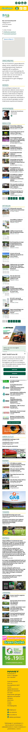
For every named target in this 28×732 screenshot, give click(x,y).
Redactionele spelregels (13, 694)
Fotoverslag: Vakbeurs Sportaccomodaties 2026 (16, 126)
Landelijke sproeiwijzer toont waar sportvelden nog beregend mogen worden (17, 608)
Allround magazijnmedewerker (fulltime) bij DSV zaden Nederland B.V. (16, 400)
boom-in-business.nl (19, 727)
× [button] (24, 353)
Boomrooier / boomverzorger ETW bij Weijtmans (17, 411)
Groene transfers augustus (17, 595)
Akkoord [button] (14, 369)
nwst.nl (18, 729)
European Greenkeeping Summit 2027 (16, 485)
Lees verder (15, 366)
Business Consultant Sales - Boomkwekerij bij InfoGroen (17, 417)
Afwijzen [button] (14, 373)
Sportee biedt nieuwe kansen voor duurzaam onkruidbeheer (18, 602)
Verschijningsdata (12, 705)
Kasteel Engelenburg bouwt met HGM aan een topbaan (17, 614)
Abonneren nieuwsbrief (13, 691)
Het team (10, 692)
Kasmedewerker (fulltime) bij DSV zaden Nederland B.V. (18, 393)
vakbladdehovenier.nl (7, 727)
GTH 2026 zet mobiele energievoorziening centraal (17, 463)
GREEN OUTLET (8, 437)
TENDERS (5, 512)
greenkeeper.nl (18, 723)
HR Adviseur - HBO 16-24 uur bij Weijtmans (17, 406)
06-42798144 (13, 714)
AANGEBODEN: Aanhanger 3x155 (10, 439)
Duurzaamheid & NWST (13, 685)
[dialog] (14, 366)
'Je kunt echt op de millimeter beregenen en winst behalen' (16, 255)
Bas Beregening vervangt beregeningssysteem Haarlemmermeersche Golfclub (17, 244)
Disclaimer (10, 698)
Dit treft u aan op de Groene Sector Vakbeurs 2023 (16, 299)
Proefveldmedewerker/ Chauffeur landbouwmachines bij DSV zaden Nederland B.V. (17, 387)
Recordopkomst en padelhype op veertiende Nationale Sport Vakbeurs (17, 169)
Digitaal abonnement (12, 689)
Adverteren (10, 700)
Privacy (9, 702)
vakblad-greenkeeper (15, 717)
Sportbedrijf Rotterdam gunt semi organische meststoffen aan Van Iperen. (13, 515)
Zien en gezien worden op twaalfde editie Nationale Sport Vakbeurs (17, 185)
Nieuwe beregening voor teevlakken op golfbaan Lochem (16, 192)
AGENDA (5, 460)
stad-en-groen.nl (9, 725)
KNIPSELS (5, 538)
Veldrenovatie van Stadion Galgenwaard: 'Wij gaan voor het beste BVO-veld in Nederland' (17, 266)
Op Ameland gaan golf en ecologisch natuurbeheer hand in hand (12, 576)
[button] (14, 377)
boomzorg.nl (18, 725)
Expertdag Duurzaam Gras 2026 (17, 475)
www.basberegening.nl (10, 33)
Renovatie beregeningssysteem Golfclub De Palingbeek (16, 147)
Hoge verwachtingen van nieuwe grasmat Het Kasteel (16, 311)
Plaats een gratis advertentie (10, 446)
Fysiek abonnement (12, 681)
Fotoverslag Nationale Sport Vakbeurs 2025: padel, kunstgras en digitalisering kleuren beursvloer (17, 139)
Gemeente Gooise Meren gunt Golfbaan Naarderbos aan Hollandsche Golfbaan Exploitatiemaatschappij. (12, 521)
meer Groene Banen (14, 422)
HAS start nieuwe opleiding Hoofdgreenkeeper (17, 469)
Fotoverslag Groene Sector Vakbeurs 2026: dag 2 (17, 132)
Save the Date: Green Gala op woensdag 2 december (17, 480)
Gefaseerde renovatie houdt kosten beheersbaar (17, 209)
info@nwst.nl (12, 710)
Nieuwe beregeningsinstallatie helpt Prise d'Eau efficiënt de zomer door (17, 289)
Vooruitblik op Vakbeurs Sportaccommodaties (16, 220)
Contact (9, 687)
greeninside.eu (11, 729)
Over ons (9, 683)
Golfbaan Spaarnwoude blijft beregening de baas (16, 231)
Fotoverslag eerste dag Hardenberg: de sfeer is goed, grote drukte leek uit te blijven (17, 161)
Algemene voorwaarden (13, 696)
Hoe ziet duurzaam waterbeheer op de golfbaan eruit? (15, 277)
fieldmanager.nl (9, 723)
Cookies (9, 704)
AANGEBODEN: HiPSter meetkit (10, 443)
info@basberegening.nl (10, 32)
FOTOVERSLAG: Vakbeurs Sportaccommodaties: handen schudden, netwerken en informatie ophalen (16, 177)
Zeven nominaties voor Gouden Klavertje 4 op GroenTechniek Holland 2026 (17, 620)
